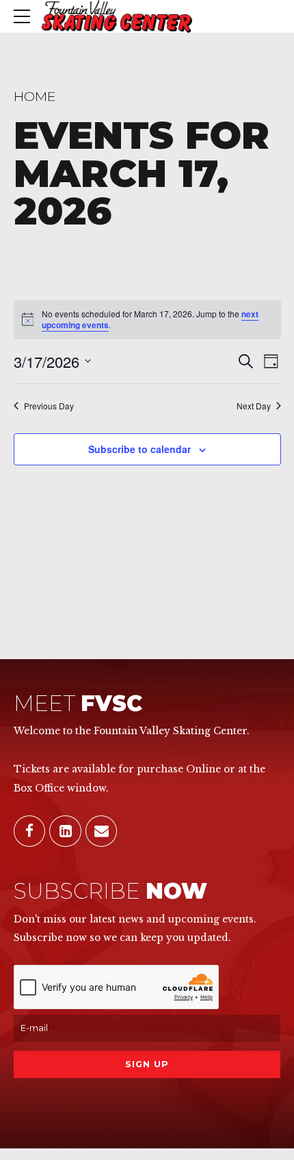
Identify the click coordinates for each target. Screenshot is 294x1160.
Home (35, 96)
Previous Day (49, 406)
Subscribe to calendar (139, 449)
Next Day (254, 406)
